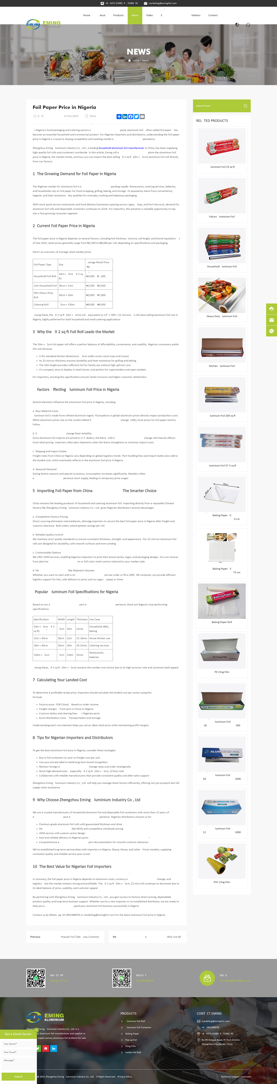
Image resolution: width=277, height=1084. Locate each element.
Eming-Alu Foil (58, 980)
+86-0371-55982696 (115, 3)
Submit (18, 1076)
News (145, 60)
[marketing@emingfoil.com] (271, 320)
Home (135, 60)
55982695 (133, 3)
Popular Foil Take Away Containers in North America (67, 936)
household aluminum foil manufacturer (121, 148)
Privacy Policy (125, 1077)
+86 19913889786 (145, 980)
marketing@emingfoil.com (163, 3)
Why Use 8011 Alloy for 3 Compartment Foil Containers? (150, 936)
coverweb (246, 1077)
